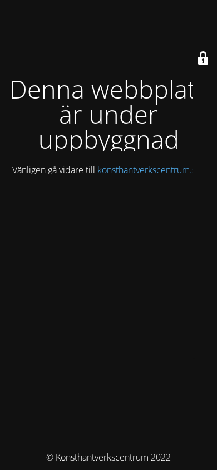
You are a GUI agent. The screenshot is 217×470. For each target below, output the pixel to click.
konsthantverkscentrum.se (149, 170)
